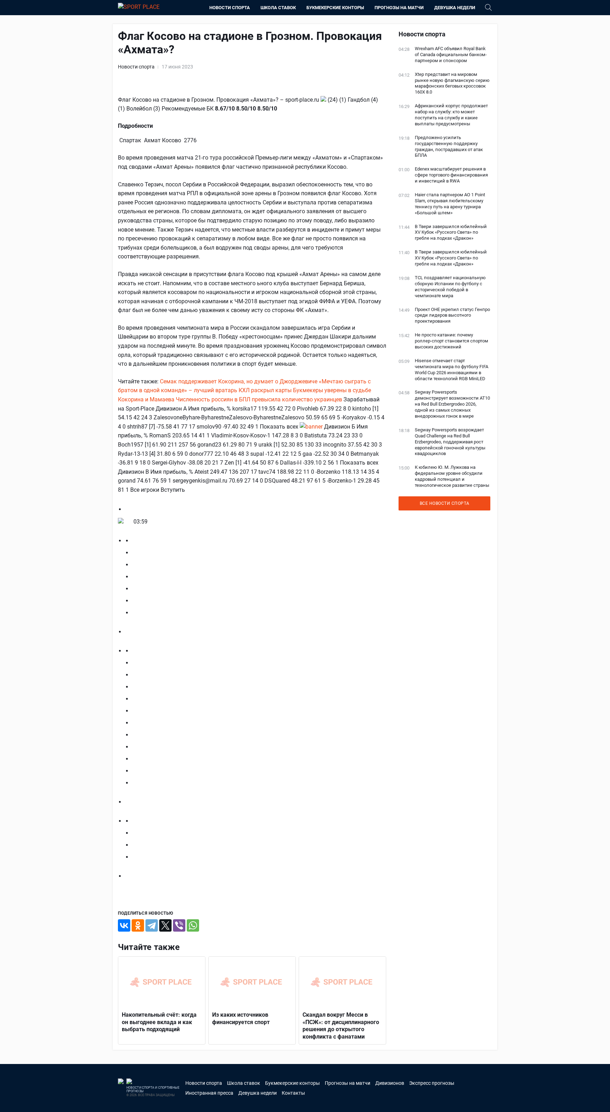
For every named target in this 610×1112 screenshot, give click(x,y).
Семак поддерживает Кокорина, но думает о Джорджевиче (238, 381)
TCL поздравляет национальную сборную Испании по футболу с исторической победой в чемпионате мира (450, 286)
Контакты (293, 1093)
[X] (165, 925)
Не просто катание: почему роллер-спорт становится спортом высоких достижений (451, 340)
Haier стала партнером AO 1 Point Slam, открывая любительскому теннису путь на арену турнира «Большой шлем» (450, 203)
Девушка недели (454, 7)
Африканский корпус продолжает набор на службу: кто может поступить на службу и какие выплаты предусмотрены (451, 114)
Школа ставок (278, 7)
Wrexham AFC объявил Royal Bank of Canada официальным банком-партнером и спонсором (451, 54)
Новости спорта (229, 7)
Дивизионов (389, 1083)
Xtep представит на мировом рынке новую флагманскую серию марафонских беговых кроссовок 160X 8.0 (452, 83)
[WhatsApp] (193, 925)
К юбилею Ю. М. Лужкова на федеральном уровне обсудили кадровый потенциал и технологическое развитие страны (452, 476)
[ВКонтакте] (124, 925)
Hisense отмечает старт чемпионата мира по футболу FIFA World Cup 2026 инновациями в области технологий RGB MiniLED (451, 369)
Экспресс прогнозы (431, 1083)
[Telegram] (151, 925)
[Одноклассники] (138, 925)
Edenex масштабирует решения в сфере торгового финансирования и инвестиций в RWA (451, 175)
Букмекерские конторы (335, 7)
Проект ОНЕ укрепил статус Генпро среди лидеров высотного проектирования (452, 315)
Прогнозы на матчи (399, 7)
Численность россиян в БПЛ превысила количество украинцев (259, 399)
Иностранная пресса (209, 1093)
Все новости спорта (445, 503)
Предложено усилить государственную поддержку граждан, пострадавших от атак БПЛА (449, 146)
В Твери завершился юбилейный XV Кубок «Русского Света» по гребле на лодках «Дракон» (451, 232)
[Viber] (179, 925)
